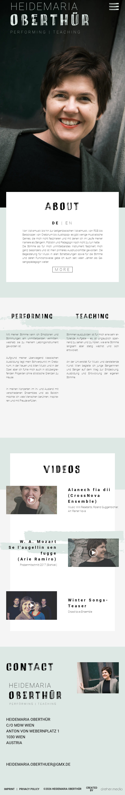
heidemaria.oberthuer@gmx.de (38, 764)
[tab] (55, 223)
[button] (114, 6)
